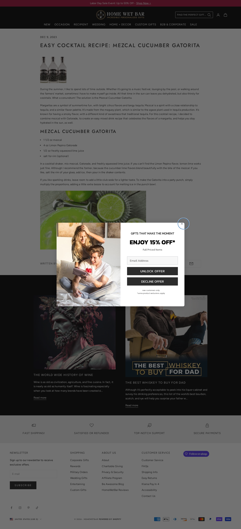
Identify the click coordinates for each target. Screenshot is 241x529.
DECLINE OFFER (152, 281)
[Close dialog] (183, 223)
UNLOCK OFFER (152, 271)
